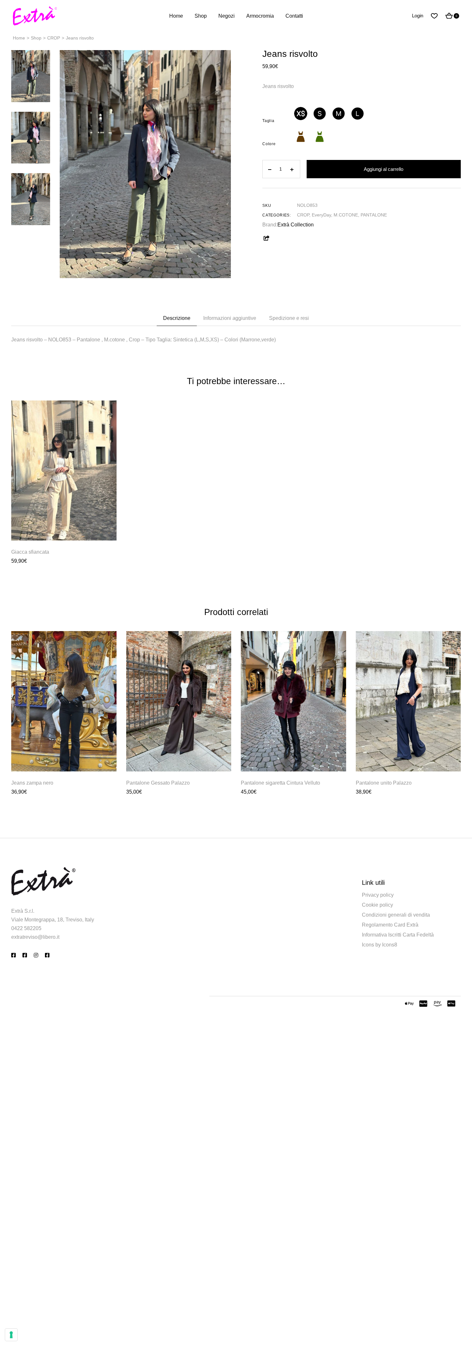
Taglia (268, 121)
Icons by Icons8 (379, 944)
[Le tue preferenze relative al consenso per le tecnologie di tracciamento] (11, 1335)
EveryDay (321, 214)
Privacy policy (378, 895)
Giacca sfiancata (30, 552)
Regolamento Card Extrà (390, 925)
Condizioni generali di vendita (396, 915)
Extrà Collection (295, 224)
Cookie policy (377, 905)
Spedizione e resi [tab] (289, 318)
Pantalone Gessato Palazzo (158, 783)
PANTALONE (374, 214)
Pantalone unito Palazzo (384, 783)
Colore (269, 144)
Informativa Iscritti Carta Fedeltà (398, 934)
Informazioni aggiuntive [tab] (229, 318)
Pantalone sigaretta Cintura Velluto (280, 783)
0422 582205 (26, 928)
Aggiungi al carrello (383, 169)
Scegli (64, 526)
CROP (303, 214)
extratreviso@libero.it (35, 937)
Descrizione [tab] (176, 318)
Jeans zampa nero (32, 783)
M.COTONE (346, 214)
